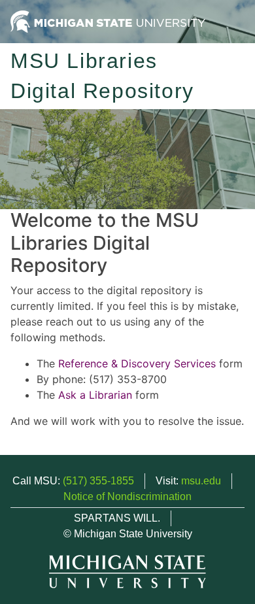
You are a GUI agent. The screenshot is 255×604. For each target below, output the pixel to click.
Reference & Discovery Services (137, 363)
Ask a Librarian (95, 394)
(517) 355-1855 (98, 480)
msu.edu (201, 480)
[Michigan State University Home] (107, 20)
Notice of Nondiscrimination (127, 496)
